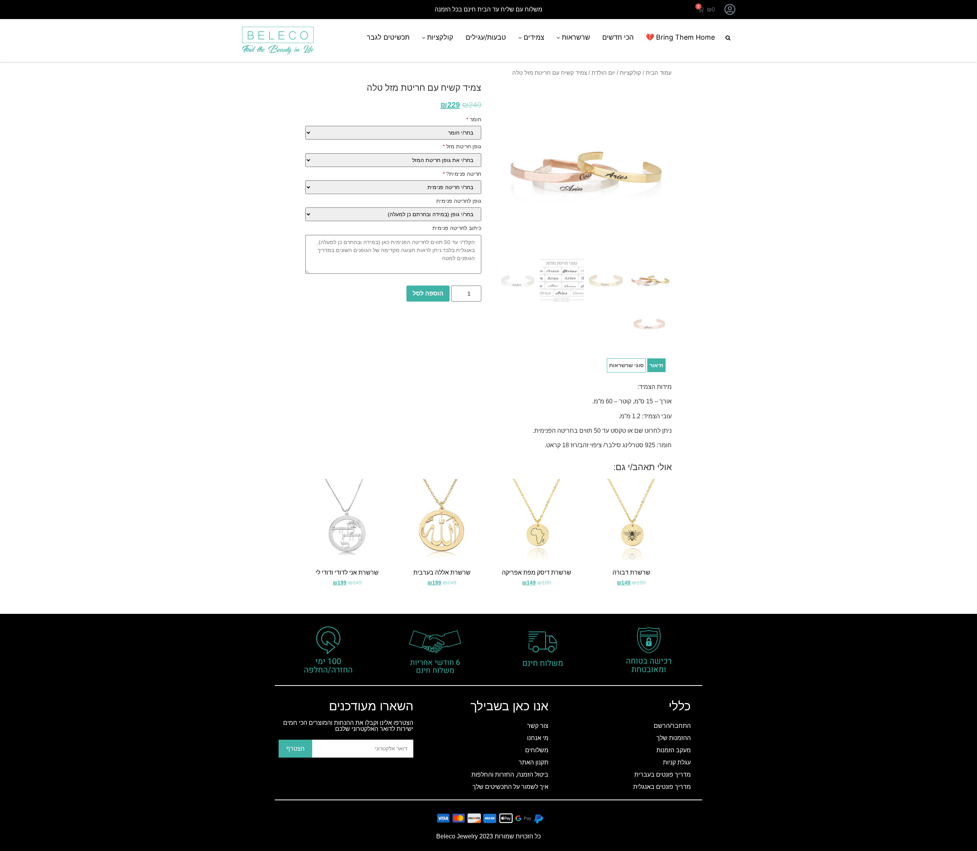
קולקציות (439, 37)
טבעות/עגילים (486, 37)
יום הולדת (603, 73)
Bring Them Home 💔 (680, 37)
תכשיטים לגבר (388, 37)
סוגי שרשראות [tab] (626, 365)
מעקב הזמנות (673, 750)
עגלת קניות (677, 762)
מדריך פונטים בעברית (662, 774)
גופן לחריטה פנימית (458, 201)
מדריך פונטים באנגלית (662, 787)
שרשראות (575, 37)
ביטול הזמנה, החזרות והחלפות (509, 774)
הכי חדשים (618, 37)
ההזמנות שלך (673, 738)
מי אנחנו (537, 738)
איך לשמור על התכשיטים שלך (510, 787)
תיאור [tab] (656, 365)
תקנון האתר (533, 762)
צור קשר (537, 726)
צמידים (533, 37)
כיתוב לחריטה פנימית (456, 228)
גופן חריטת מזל (462, 146)
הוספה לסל (428, 293)
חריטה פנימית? (462, 174)
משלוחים (536, 750)
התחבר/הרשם (672, 726)
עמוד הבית (659, 73)
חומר (473, 119)
